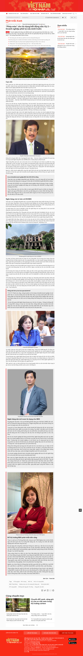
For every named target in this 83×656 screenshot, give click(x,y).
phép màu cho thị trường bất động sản (29, 584)
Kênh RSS (26, 651)
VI (74, 17)
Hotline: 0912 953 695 (50, 633)
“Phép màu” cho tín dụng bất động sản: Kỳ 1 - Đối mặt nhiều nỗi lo (25, 43)
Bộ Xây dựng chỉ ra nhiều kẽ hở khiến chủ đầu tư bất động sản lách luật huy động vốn (29, 39)
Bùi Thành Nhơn (14, 584)
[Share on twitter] (45, 590)
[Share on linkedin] (47, 590)
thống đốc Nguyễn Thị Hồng (26, 587)
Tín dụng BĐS (13, 587)
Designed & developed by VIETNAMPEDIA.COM (41, 654)
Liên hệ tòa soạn (32, 633)
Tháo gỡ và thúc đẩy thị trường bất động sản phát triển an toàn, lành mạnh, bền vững (30, 45)
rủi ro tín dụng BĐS (39, 581)
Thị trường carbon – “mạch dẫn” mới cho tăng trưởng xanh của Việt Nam (66, 31)
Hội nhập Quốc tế (45, 13)
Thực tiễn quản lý (24, 13)
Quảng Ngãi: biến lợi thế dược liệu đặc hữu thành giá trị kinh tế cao (66, 38)
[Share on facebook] (42, 590)
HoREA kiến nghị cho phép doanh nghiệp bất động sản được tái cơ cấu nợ (27, 41)
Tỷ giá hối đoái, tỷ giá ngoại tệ (52, 17)
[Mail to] (50, 590)
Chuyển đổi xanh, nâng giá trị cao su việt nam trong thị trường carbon (42, 601)
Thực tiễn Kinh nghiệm (55, 13)
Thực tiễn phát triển (34, 13)
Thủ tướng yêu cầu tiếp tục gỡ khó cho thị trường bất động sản (24, 37)
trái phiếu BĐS (45, 584)
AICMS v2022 (54, 654)
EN (72, 17)
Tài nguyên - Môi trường (20, 581)
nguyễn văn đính (40, 587)
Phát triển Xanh (14, 20)
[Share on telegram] (53, 590)
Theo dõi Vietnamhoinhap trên (30, 24)
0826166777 (38, 647)
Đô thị (30, 581)
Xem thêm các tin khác (29, 625)
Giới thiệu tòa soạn (67, 633)
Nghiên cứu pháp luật (14, 13)
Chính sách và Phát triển (68, 13)
